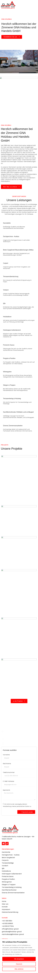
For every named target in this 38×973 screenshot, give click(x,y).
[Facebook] (3, 843)
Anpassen (19, 964)
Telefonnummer (9, 772)
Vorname (6, 755)
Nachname (7, 764)
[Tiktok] (7, 843)
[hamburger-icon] (34, 4)
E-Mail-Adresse (8, 781)
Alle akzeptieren (19, 959)
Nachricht (6, 790)
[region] (19, 956)
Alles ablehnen (19, 969)
